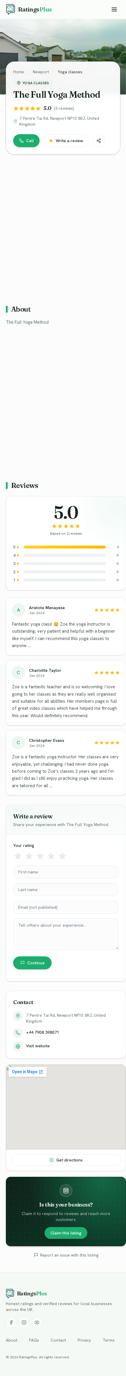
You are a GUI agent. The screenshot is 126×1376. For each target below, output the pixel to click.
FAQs (34, 1340)
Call (30, 140)
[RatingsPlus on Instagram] (24, 1322)
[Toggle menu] (114, 9)
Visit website (38, 1045)
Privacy (84, 1340)
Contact (58, 1340)
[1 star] (18, 856)
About (11, 1340)
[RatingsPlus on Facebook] (11, 1322)
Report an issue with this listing (69, 1255)
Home (18, 71)
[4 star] (51, 856)
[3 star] (40, 856)
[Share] (98, 140)
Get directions (69, 1160)
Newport (41, 71)
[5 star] (62, 856)
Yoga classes (70, 71)
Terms (109, 1340)
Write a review (69, 140)
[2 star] (29, 856)
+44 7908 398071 (42, 1032)
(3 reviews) (64, 108)
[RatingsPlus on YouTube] (37, 1322)
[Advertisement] (63, 227)
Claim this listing (65, 1233)
